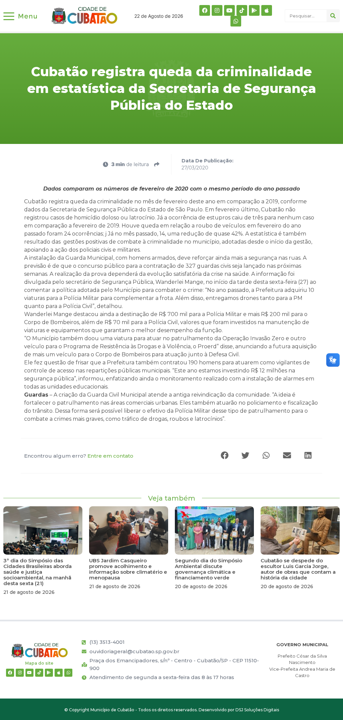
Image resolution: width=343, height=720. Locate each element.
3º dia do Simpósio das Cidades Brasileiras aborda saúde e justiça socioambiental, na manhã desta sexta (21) (37, 571)
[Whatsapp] (235, 21)
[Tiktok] (241, 10)
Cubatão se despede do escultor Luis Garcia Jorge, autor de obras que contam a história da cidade (298, 569)
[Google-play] (254, 10)
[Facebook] (204, 10)
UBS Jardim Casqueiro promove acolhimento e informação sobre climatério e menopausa (128, 569)
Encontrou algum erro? (78, 456)
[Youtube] (229, 10)
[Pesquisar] (333, 16)
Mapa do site (39, 663)
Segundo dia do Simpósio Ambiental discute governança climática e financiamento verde (208, 569)
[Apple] (266, 10)
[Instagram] (217, 10)
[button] (225, 455)
